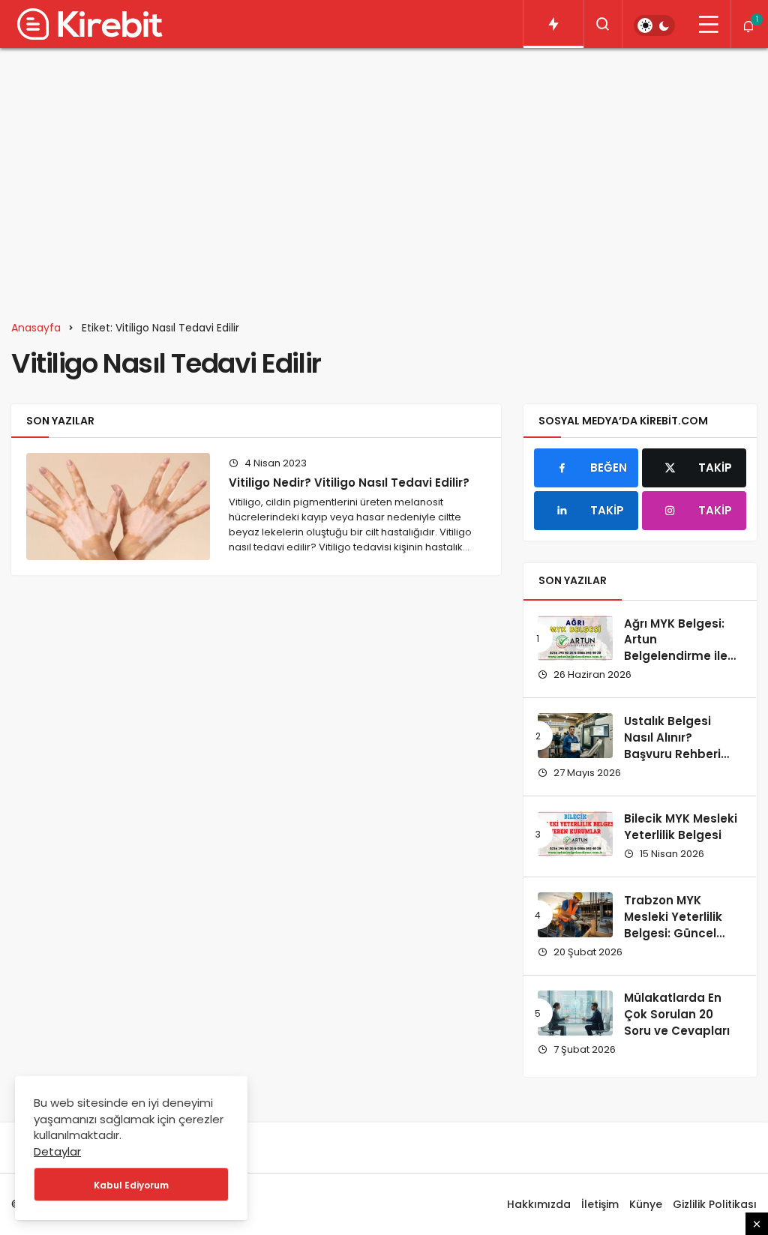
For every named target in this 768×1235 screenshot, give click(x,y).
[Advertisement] (384, 175)
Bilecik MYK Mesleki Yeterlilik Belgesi (680, 827)
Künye (645, 1204)
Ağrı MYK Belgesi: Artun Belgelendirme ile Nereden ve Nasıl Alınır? (676, 656)
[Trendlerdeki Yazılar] (553, 23)
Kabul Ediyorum (131, 1185)
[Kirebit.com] (87, 24)
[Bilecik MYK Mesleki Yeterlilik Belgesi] (575, 833)
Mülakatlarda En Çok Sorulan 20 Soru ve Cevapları (677, 1015)
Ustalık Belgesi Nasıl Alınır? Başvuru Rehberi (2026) (672, 745)
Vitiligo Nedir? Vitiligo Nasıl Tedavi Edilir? (349, 482)
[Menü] (709, 24)
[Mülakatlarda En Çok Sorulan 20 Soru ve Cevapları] (575, 1013)
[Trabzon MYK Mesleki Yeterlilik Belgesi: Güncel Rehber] (575, 914)
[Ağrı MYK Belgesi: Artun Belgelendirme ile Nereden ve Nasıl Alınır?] (575, 638)
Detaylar (57, 1151)
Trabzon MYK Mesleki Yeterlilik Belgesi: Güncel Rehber (673, 924)
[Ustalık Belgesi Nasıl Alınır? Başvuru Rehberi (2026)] (575, 735)
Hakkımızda (539, 1204)
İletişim (600, 1204)
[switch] (654, 25)
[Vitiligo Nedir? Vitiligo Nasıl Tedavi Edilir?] (118, 506)
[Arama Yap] (603, 23)
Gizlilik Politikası (715, 1204)
